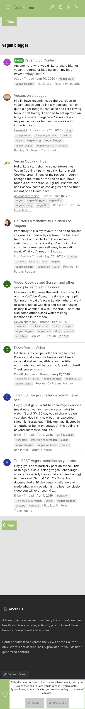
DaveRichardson (25, 322)
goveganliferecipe (26, 196)
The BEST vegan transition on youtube (45, 461)
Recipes (30, 271)
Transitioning (50, 150)
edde (17, 78)
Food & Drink (23, 210)
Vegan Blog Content (35, 60)
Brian (17, 434)
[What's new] (69, 7)
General (63, 336)
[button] (7, 7)
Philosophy (72, 83)
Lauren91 (20, 130)
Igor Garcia (21, 256)
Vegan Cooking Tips (30, 161)
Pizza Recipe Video (29, 348)
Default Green (17, 674)
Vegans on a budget (30, 95)
